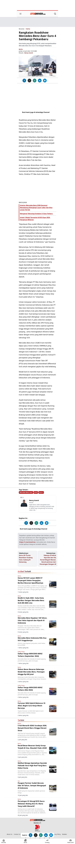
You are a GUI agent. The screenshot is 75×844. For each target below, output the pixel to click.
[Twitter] (29, 80)
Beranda (21, 29)
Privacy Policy (56, 834)
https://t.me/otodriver (27, 542)
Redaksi (64, 834)
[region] (37, 5)
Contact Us (17, 834)
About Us (9, 834)
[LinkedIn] (39, 80)
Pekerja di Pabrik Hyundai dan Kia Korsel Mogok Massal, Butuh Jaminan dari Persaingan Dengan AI (48, 559)
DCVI (35, 492)
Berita (28, 29)
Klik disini (51, 529)
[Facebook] (24, 80)
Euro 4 (41, 492)
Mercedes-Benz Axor (26, 492)
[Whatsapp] (34, 80)
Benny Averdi (28, 53)
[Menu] (20, 13)
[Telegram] (45, 80)
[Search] (55, 13)
